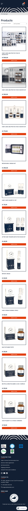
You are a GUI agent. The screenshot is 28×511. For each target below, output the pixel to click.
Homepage (4, 14)
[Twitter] (7, 473)
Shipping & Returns (5, 467)
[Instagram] (1, 473)
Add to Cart (14, 60)
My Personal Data (5, 465)
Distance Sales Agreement (7, 462)
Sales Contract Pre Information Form (10, 460)
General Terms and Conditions (8, 469)
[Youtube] (4, 473)
